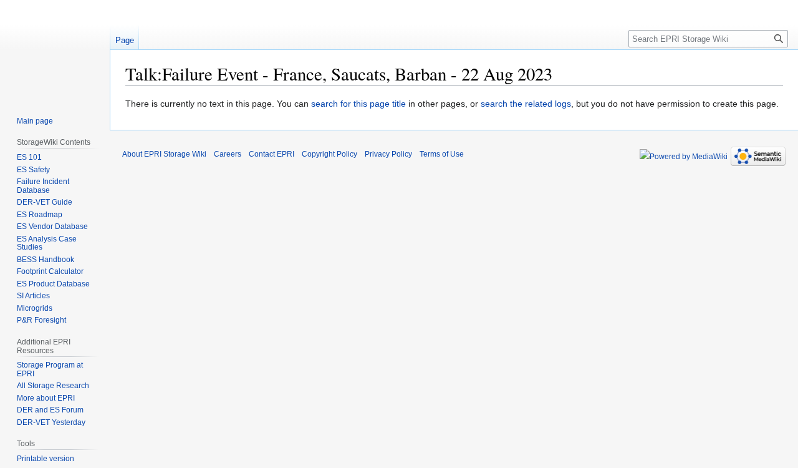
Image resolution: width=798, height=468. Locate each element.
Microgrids (34, 308)
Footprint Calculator (50, 271)
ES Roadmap (39, 214)
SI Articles (33, 295)
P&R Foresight (41, 320)
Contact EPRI (271, 154)
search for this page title (358, 104)
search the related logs (526, 104)
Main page (35, 121)
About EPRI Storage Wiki (164, 154)
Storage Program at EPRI (50, 369)
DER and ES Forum (50, 410)
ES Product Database (53, 284)
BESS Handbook (45, 259)
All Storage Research (53, 385)
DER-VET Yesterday (51, 422)
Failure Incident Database (43, 186)
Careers (227, 154)
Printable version (45, 458)
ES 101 (29, 157)
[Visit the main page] (55, 50)
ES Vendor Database (52, 226)
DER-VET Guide (44, 202)
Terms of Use (442, 154)
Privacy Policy (388, 154)
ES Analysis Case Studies (47, 243)
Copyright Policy (329, 154)
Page (124, 40)
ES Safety (33, 169)
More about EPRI (46, 398)
